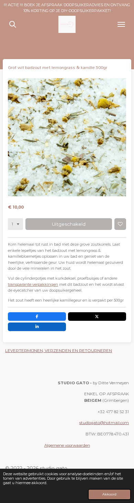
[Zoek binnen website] (12, 24)
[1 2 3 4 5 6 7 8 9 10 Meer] (15, 224)
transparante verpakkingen (33, 284)
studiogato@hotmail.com (104, 422)
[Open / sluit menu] (121, 24)
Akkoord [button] (109, 494)
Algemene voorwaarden (67, 445)
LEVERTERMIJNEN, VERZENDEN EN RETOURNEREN (58, 350)
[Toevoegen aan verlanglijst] (120, 224)
